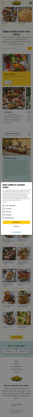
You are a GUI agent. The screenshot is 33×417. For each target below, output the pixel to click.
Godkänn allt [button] (16, 222)
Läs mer (4, 202)
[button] (16, 231)
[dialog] (16, 208)
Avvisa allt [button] (16, 226)
